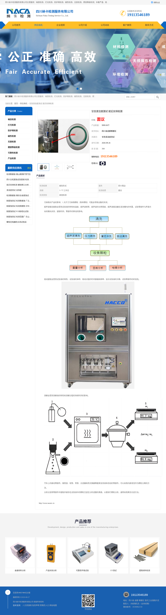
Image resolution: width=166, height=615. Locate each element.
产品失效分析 (20, 570)
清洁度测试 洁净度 (14, 190)
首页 (16, 104)
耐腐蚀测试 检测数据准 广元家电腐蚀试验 (18, 201)
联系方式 (149, 25)
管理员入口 (44, 605)
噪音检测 (12, 119)
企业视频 (60, 25)
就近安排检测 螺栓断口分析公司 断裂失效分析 (18, 185)
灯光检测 (12, 125)
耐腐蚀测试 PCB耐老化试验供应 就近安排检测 (18, 211)
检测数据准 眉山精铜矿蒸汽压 (18, 174)
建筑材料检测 (113, 570)
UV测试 (82, 570)
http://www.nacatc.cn (46, 503)
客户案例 (127, 25)
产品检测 (12, 158)
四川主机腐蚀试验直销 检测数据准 (18, 180)
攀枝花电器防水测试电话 (16, 222)
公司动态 (105, 25)
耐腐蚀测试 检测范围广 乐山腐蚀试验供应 (18, 217)
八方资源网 (27, 605)
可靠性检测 (13, 153)
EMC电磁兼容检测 (144, 570)
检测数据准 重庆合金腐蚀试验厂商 (18, 195)
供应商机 (38, 25)
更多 (29, 168)
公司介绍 (83, 25)
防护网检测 (13, 131)
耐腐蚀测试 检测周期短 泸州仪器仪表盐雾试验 (18, 206)
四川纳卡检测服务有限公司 (23, 602)
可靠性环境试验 (51, 570)
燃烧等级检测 (14, 147)
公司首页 (16, 25)
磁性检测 (12, 136)
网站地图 (53, 605)
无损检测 (12, 142)
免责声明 (35, 605)
